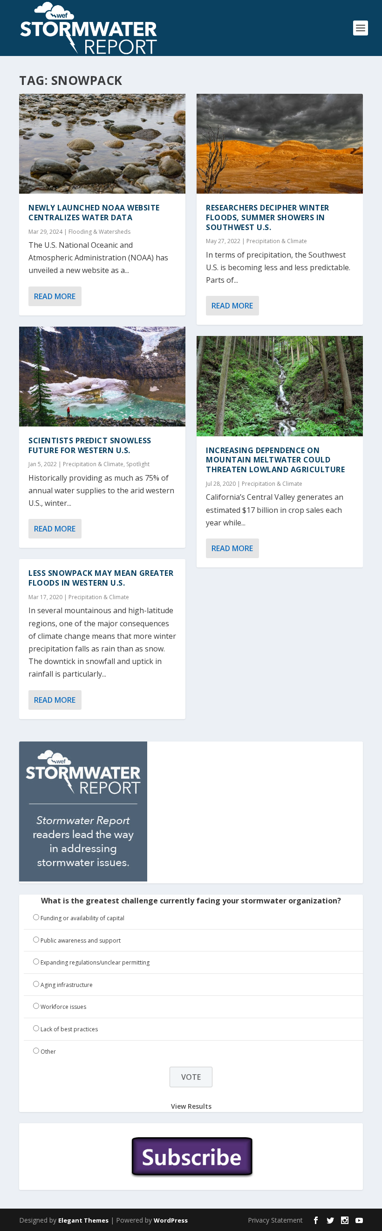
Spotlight (138, 464)
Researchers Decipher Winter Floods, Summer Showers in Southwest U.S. (267, 217)
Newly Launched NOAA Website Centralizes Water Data (94, 213)
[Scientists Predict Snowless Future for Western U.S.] (102, 377)
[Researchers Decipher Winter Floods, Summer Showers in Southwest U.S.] (280, 144)
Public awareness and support (81, 940)
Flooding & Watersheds (99, 232)
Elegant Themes (83, 1220)
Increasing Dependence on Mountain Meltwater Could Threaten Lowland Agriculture (275, 460)
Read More (54, 296)
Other (48, 1052)
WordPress (171, 1220)
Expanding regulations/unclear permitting (95, 962)
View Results (191, 1105)
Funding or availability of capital (82, 918)
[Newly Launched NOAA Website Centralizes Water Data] (102, 144)
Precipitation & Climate (93, 464)
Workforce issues (63, 1007)
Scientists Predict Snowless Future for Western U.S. (89, 445)
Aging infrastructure (67, 985)
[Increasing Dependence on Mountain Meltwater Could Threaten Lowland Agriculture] (280, 386)
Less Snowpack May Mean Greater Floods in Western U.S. (100, 578)
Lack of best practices (69, 1029)
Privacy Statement (275, 1220)
